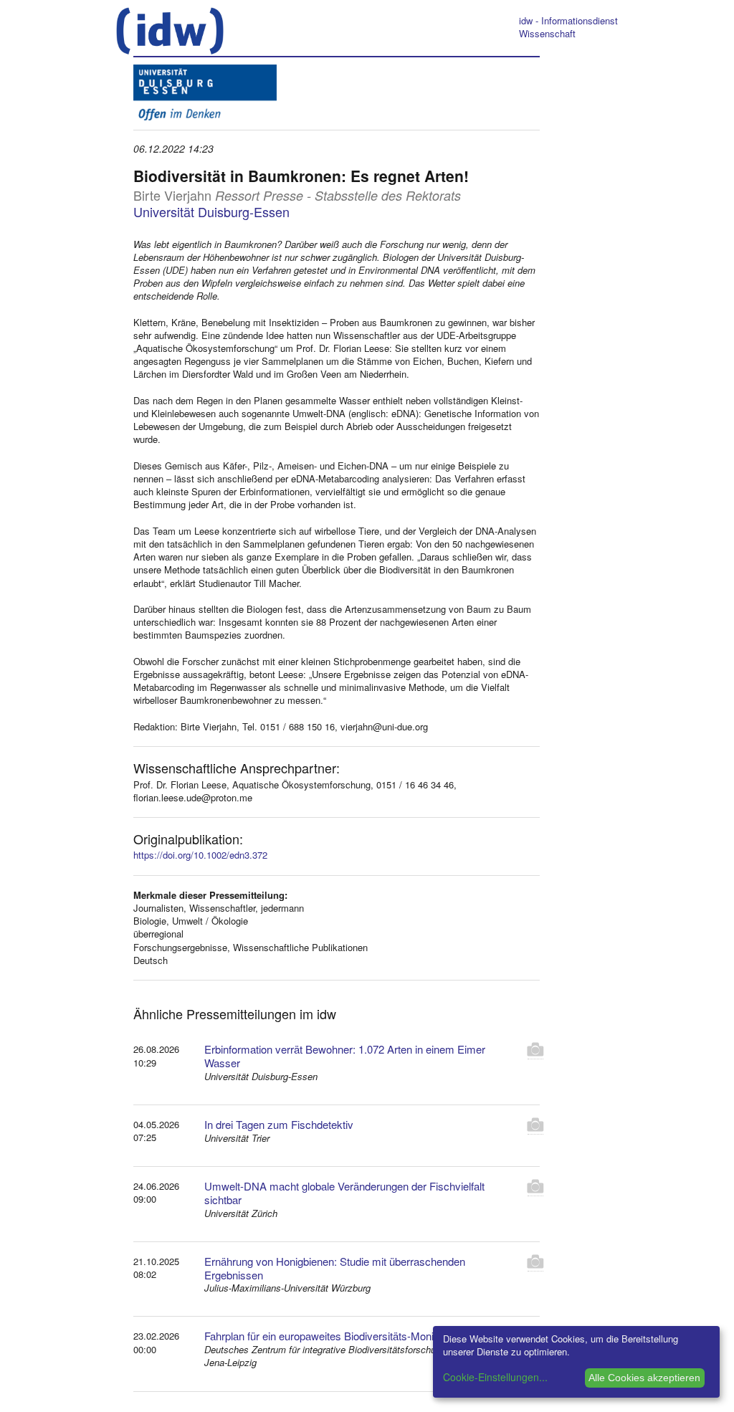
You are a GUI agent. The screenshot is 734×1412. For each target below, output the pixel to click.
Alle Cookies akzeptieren (644, 1377)
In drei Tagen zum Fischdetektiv (278, 1124)
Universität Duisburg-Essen (211, 211)
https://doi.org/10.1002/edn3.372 (200, 855)
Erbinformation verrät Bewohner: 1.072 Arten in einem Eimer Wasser (344, 1055)
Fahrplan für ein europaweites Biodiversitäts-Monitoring (331, 1335)
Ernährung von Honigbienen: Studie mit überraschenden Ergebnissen (334, 1268)
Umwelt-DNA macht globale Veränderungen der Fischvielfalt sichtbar (344, 1192)
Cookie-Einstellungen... (495, 1377)
